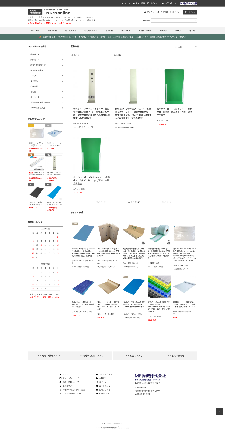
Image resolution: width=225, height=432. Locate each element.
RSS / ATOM (104, 393)
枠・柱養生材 (70, 30)
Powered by (99, 427)
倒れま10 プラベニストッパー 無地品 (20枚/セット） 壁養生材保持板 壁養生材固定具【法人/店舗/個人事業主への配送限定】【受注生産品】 (133, 113)
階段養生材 (52, 30)
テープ (178, 30)
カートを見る (104, 386)
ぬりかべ (75, 55)
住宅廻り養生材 (91, 30)
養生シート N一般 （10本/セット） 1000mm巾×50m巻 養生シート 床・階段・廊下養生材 (108, 305)
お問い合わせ (170, 3)
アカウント (151, 12)
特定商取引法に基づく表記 (74, 390)
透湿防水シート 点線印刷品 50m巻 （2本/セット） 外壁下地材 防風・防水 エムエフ (184, 304)
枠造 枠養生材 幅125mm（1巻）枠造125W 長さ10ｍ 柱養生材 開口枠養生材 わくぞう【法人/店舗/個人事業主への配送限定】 (159, 253)
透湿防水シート (145, 30)
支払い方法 (155, 3)
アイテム (191, 12)
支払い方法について (71, 378)
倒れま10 (117, 55)
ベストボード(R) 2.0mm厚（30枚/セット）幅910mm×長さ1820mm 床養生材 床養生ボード (134, 305)
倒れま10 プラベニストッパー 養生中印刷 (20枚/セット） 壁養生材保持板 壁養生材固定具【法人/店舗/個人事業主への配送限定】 (91, 113)
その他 (192, 30)
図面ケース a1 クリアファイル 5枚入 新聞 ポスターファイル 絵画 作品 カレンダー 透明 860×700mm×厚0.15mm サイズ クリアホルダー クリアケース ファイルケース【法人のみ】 (184, 254)
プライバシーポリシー (72, 393)
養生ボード (34, 30)
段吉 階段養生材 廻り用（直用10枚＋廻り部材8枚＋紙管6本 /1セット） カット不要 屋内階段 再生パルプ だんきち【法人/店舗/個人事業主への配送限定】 (134, 253)
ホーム (127, 3)
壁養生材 (109, 30)
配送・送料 (140, 3)
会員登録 (164, 12)
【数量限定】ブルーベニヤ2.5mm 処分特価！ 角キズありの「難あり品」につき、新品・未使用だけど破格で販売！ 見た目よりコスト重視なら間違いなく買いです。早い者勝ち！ (113, 37)
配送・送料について (71, 382)
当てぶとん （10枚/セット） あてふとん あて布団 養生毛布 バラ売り (83, 304)
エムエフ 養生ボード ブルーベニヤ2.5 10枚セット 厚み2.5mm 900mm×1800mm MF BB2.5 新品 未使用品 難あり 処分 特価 (83, 252)
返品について (68, 386)
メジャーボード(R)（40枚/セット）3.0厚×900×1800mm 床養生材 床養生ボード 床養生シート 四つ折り (108, 252)
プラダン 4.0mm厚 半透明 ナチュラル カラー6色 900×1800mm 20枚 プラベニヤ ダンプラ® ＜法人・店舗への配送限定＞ (159, 306)
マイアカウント (105, 374)
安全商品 (163, 30)
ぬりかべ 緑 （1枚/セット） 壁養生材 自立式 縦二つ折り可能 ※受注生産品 (174, 112)
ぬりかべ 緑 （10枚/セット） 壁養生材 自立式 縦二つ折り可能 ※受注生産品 (91, 180)
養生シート (125, 30)
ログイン (176, 12)
